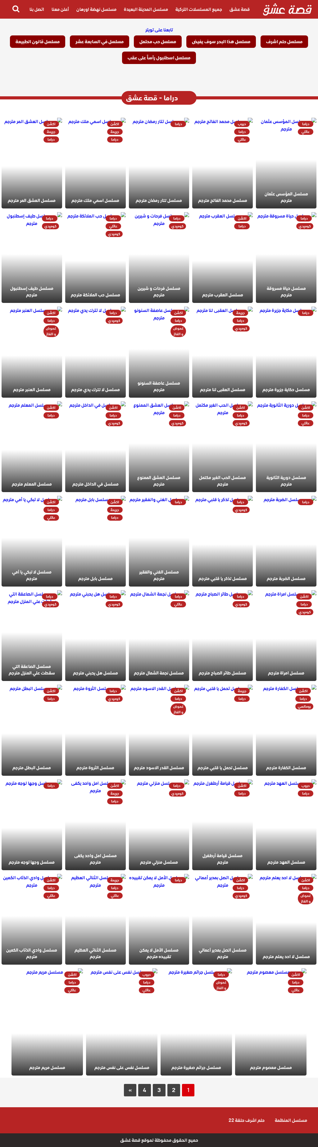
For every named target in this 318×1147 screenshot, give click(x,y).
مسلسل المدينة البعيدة (146, 9)
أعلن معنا (60, 9)
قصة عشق (239, 9)
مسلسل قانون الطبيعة (38, 41)
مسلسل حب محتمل (157, 41)
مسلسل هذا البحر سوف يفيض (221, 41)
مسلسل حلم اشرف (284, 41)
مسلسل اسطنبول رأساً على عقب (159, 57)
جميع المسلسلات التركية (198, 9)
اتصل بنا (37, 9)
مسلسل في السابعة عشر (99, 41)
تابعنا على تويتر (159, 29)
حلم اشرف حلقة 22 (247, 1120)
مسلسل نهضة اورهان (96, 9)
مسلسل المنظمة (291, 1120)
